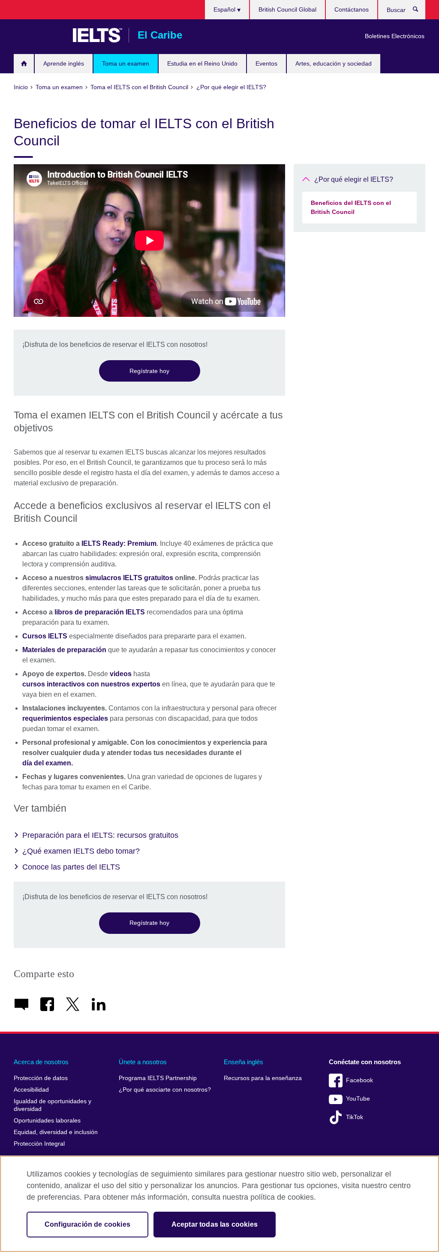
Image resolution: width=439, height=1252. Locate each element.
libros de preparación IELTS (99, 612)
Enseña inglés (243, 1061)
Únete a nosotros (143, 1061)
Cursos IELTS (44, 636)
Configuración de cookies (87, 1224)
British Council (39, 35)
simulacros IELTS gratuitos (129, 577)
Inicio (24, 63)
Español (225, 9)
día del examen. (47, 763)
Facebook (359, 1080)
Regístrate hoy (149, 370)
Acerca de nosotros (41, 1061)
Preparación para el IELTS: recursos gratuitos (100, 835)
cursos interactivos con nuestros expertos (91, 684)
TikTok (354, 1117)
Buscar (420, 11)
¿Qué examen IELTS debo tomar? (81, 851)
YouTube (358, 1099)
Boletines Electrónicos (394, 36)
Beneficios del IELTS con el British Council (351, 207)
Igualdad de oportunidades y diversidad (52, 1105)
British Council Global (287, 9)
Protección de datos (41, 1078)
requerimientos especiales (65, 718)
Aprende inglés (63, 63)
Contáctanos (351, 9)
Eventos (266, 63)
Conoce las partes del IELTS (71, 867)
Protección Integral (39, 1144)
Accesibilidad (31, 1089)
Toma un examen (125, 63)
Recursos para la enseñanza (263, 1078)
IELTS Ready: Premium (118, 543)
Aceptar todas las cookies (214, 1224)
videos (121, 673)
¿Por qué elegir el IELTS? (353, 179)
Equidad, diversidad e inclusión (56, 1132)
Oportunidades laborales (47, 1120)
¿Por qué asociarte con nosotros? (165, 1089)
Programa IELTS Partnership (158, 1078)
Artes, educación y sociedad (333, 63)
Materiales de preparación (64, 649)
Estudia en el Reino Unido (202, 63)
